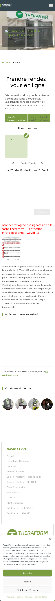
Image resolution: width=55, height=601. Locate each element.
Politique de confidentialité (36, 597)
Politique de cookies (15, 597)
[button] (50, 539)
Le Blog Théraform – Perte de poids (24, 476)
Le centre (6, 62)
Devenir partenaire (16, 487)
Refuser (28, 581)
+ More (16, 62)
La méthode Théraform (18, 461)
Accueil (10, 456)
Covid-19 (11, 497)
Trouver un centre (15, 471)
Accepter (27, 573)
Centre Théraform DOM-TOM (21, 482)
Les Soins (11, 466)
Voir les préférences (27, 590)
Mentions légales (15, 502)
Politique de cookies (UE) (19, 513)
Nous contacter (14, 492)
